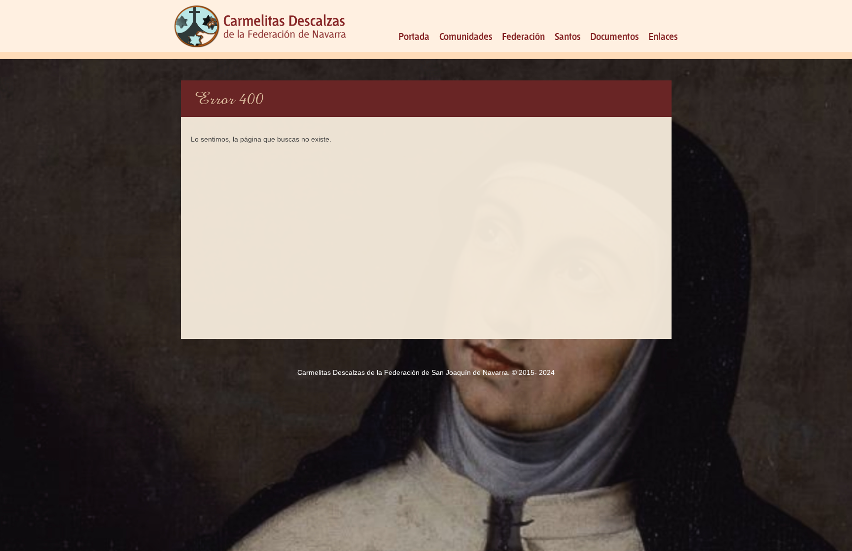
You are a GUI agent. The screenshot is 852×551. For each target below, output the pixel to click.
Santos (567, 35)
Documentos (614, 35)
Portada (413, 35)
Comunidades (465, 35)
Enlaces (662, 35)
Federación (523, 35)
